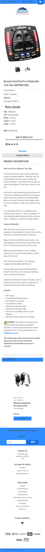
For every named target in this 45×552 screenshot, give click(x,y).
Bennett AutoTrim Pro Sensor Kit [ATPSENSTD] (22, 406)
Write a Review (12, 106)
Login (24, 2)
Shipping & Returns (22, 473)
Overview (22, 151)
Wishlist (22, 468)
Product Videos (22, 155)
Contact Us (22, 509)
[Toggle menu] (3, 3)
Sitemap (20, 550)
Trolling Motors (22, 495)
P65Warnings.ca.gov (11, 333)
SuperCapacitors (22, 500)
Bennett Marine (18, 398)
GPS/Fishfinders (22, 489)
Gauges (22, 486)
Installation (22, 503)
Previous (4, 43)
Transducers (22, 492)
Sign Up (31, 2)
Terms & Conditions (22, 506)
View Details (22, 418)
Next (41, 43)
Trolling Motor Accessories (22, 497)
